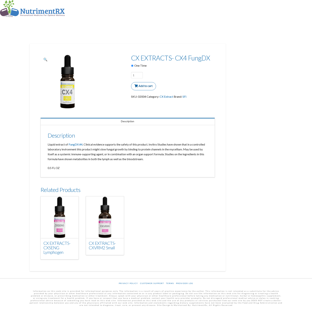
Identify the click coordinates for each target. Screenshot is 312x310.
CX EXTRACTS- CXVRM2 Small (102, 245)
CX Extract (166, 96)
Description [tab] (127, 121)
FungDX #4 (76, 144)
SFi (184, 96)
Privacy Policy (128, 283)
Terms (170, 283)
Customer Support (152, 283)
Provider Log (184, 283)
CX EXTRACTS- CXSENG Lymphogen (56, 248)
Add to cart (145, 85)
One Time (140, 65)
